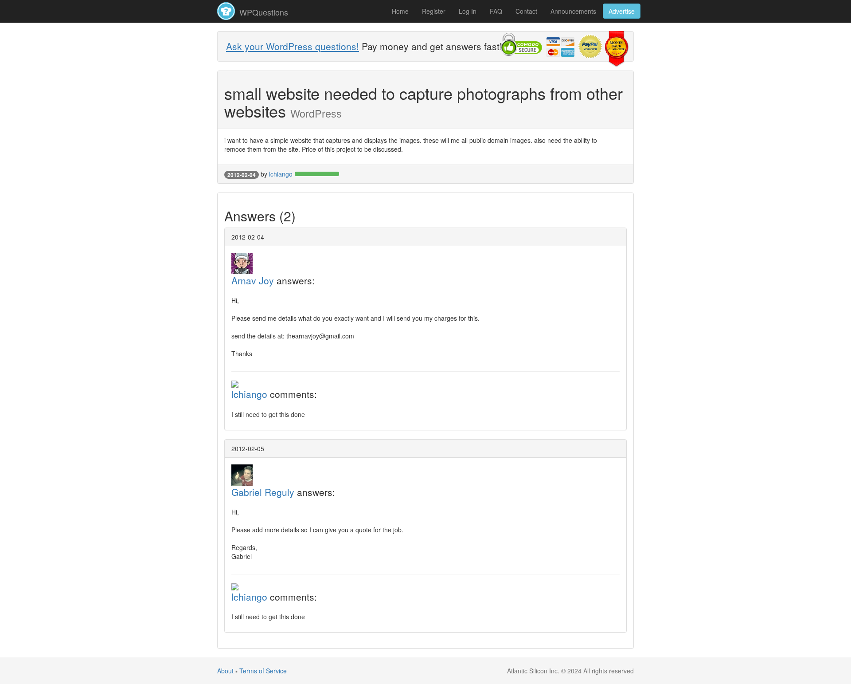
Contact (526, 11)
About (225, 670)
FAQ (496, 11)
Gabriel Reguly (262, 492)
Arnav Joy (252, 280)
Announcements (573, 11)
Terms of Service (263, 670)
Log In (467, 11)
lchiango (281, 173)
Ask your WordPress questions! (292, 46)
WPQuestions (262, 12)
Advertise (622, 11)
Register (433, 11)
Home (400, 11)
